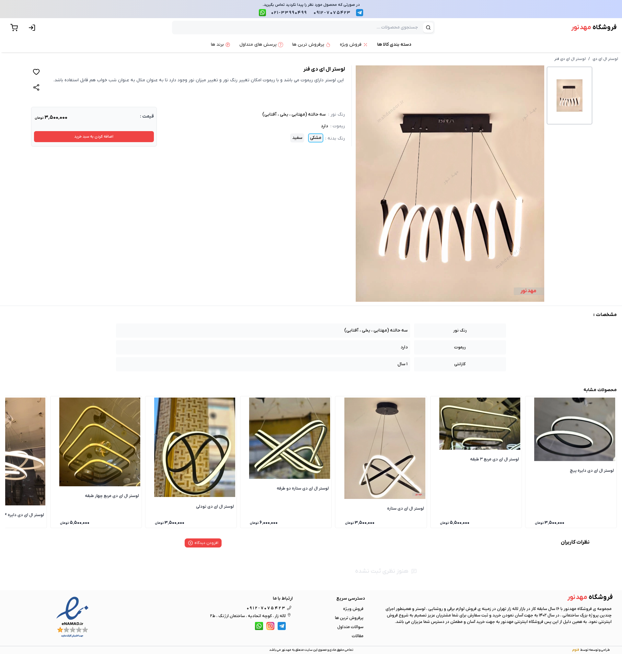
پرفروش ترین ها (349, 618)
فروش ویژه (353, 609)
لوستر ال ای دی (605, 59)
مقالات (357, 636)
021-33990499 (289, 13)
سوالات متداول (350, 627)
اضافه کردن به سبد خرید (93, 136)
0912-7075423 (332, 13)
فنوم (575, 650)
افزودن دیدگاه (206, 543)
